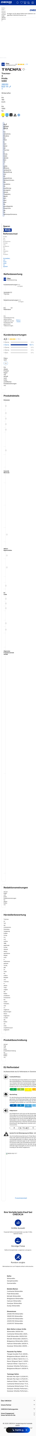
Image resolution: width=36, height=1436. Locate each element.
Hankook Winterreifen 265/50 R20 (18, 1343)
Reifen (3, 8)
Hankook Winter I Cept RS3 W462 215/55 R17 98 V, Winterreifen (18, 1381)
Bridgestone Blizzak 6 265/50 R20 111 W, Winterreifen (18, 1368)
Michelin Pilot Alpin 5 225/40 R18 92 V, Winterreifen (18, 1376)
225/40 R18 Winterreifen (15, 1318)
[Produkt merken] (23, 69)
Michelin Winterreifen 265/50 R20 (18, 1339)
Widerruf (29, 1428)
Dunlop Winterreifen (13, 1306)
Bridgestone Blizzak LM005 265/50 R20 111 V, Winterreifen (18, 1356)
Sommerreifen (11, 1283)
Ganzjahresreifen (12, 1281)
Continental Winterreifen (15, 1291)
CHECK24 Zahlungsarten (9, 1409)
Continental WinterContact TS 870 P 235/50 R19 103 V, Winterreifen (18, 1386)
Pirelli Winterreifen (13, 1294)
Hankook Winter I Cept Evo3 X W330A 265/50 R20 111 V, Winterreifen (18, 1363)
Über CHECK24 (6, 1401)
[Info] (6, 406)
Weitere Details (18, 320)
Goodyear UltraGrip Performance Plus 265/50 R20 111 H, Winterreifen (18, 1366)
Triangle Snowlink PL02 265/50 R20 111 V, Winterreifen (18, 1354)
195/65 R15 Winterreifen (15, 1316)
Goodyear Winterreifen (14, 1303)
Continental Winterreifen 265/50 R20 (18, 1334)
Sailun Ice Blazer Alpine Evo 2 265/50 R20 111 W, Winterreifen (18, 1359)
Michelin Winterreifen (14, 1296)
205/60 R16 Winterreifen (15, 1314)
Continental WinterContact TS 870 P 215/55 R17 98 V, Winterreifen (18, 1384)
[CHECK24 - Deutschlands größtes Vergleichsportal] (6, 2)
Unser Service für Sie (8, 1415)
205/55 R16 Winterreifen (15, 1321)
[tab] (1, 57)
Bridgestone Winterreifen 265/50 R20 (18, 1341)
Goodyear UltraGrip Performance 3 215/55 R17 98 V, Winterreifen (18, 1388)
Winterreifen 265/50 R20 (15, 1331)
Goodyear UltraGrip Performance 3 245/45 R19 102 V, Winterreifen (18, 1391)
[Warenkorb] (25, 2)
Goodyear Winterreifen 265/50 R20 (18, 1346)
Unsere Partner (6, 1405)
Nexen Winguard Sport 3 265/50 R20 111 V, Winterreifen (18, 1361)
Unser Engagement (7, 1413)
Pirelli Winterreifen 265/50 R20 (17, 1336)
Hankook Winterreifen (14, 1301)
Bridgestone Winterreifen (15, 1298)
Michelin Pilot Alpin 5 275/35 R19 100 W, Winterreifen (18, 1379)
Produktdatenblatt (21, 1198)
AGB (5, 1428)
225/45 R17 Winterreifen (15, 1323)
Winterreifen (11, 1278)
